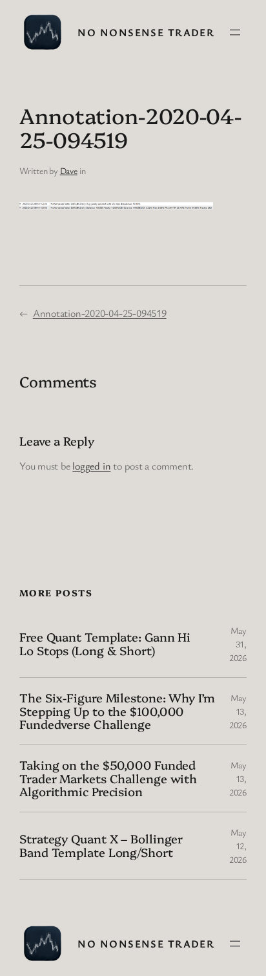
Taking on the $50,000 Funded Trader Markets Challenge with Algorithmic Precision (108, 778)
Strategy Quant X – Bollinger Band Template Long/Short (101, 845)
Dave (68, 170)
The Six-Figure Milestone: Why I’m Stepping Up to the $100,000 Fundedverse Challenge (117, 711)
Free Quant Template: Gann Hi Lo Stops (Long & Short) (104, 643)
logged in (91, 466)
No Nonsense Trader (145, 32)
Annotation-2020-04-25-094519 (100, 313)
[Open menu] (235, 32)
